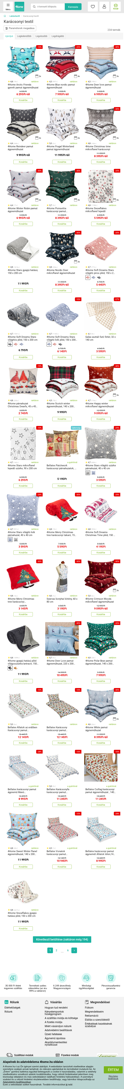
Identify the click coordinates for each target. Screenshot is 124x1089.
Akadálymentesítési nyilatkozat (56, 1043)
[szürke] (99, 277)
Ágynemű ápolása (55, 1038)
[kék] (93, 277)
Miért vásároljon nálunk (58, 1026)
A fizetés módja (53, 1022)
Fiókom (89, 1007)
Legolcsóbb (41, 36)
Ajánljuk (9, 36)
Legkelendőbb (24, 36)
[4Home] (6, 16)
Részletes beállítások (113, 1077)
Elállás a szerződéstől (97, 1020)
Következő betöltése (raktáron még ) (62, 939)
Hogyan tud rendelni (56, 1007)
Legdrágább (58, 36)
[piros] (88, 277)
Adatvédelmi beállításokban (17, 1082)
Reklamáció (91, 1015)
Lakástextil (15, 16)
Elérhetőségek (12, 1007)
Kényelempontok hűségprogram (54, 1012)
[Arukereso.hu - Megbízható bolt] (107, 1056)
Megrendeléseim (94, 1011)
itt (66, 1084)
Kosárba (23, 100)
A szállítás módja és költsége (61, 1018)
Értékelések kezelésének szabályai (98, 1025)
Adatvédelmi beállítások (58, 1030)
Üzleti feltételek (53, 1034)
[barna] (16, 668)
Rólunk (8, 1011)
